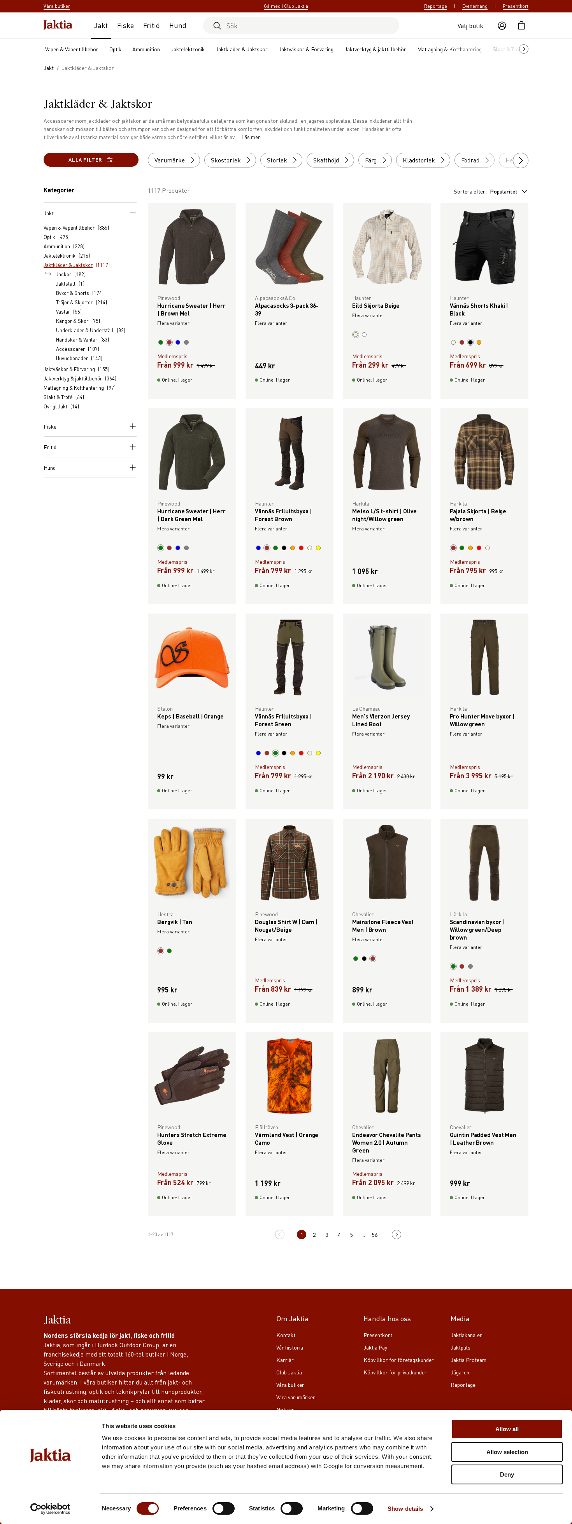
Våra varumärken (296, 1396)
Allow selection (507, 1452)
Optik (115, 48)
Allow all (507, 1429)
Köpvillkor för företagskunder (398, 1359)
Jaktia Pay (375, 1347)
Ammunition (146, 48)
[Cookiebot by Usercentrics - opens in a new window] (50, 1509)
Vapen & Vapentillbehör (71, 48)
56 (374, 1234)
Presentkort (515, 6)
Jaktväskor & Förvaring (306, 48)
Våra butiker (290, 1384)
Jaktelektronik (188, 48)
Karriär (285, 1359)
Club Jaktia (289, 1372)
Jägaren (460, 1372)
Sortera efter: (486, 191)
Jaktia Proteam (468, 1359)
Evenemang (475, 6)
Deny (507, 1474)
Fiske (125, 25)
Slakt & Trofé (508, 48)
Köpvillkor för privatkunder (395, 1372)
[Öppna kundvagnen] (521, 26)
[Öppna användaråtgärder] (502, 25)
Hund (177, 25)
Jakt (101, 25)
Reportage (435, 6)
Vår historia (289, 1347)
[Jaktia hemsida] (58, 25)
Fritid (151, 25)
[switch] (223, 1508)
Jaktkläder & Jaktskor (242, 48)
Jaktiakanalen (467, 1334)
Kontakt (285, 1334)
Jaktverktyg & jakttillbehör (375, 48)
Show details (405, 1508)
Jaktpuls (460, 1347)
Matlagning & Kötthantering (449, 48)
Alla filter (85, 159)
